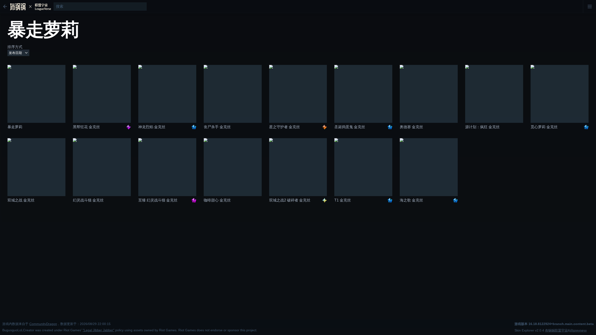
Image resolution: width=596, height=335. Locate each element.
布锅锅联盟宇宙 (556, 330)
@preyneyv (578, 330)
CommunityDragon (43, 324)
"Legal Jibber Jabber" (98, 330)
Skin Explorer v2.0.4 (529, 330)
